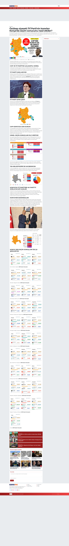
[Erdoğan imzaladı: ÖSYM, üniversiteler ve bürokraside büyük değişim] (37, 453)
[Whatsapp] (19, 490)
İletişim (38, 485)
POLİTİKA (11, 26)
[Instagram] (14, 490)
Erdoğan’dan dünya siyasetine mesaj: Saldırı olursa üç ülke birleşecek (25, 458)
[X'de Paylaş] (11, 58)
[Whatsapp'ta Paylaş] (13, 58)
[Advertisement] (34, 15)
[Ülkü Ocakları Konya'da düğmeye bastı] (26, 463)
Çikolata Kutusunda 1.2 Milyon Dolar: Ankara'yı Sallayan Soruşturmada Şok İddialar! (37, 468)
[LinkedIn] (16, 490)
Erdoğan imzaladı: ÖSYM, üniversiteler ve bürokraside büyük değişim (36, 458)
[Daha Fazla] (14, 58)
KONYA (28, 484)
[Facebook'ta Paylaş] (10, 58)
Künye (38, 486)
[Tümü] (58, 38)
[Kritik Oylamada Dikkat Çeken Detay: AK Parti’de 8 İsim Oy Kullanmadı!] (15, 463)
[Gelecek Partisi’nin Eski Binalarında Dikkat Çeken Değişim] (15, 453)
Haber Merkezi (12, 59)
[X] (11, 490)
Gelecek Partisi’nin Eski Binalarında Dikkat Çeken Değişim (14, 458)
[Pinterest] (13, 490)
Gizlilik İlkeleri (39, 484)
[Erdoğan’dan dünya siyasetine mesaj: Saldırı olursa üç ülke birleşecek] (26, 453)
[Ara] (58, 6)
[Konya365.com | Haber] (13, 6)
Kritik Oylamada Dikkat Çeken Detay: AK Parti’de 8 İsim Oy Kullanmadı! (14, 468)
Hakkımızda (29, 485)
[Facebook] (10, 490)
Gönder (12, 480)
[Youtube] (17, 490)
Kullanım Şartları (29, 486)
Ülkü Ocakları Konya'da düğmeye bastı (25, 467)
